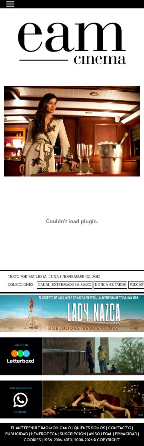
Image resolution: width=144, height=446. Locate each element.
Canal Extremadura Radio (64, 285)
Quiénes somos (89, 428)
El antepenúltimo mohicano (63, 36)
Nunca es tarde (110, 285)
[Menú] (10, 3)
